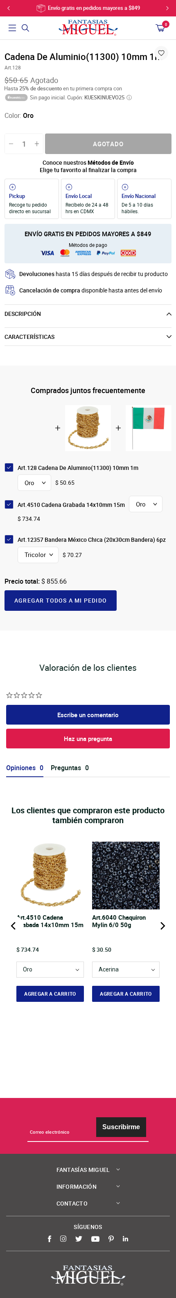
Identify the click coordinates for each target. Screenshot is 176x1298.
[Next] (162, 926)
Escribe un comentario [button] (88, 715)
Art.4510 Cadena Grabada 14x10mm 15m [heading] (49, 921)
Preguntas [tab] (66, 768)
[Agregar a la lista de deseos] (161, 53)
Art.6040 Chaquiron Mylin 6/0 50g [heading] (119, 921)
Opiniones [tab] (21, 768)
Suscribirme (121, 1126)
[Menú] (12, 28)
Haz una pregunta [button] (88, 738)
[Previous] (14, 926)
